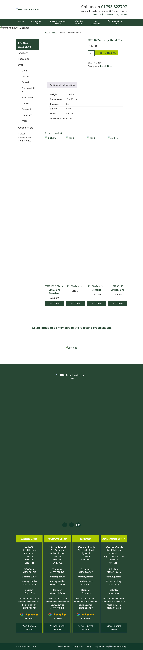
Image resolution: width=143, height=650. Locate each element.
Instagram (71, 524)
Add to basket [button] (55, 303)
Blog (78, 525)
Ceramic (25, 76)
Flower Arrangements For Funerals (25, 137)
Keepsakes (23, 59)
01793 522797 (114, 7)
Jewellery (23, 53)
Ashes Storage (25, 127)
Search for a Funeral (116, 22)
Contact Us (109, 14)
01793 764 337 (86, 572)
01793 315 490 (114, 572)
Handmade (27, 97)
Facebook (64, 524)
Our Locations (95, 22)
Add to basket (107, 52)
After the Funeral (79, 22)
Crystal (25, 82)
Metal (54, 33)
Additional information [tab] (62, 85)
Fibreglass (26, 115)
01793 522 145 (57, 572)
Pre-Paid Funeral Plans (58, 22)
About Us (97, 14)
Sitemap (88, 646)
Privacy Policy (78, 646)
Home (21, 21)
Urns (109, 66)
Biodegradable (28, 90)
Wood (24, 120)
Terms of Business (64, 646)
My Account (122, 14)
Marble (25, 103)
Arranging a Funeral (36, 22)
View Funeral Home (29, 628)
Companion (27, 109)
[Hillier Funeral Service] (28, 9)
